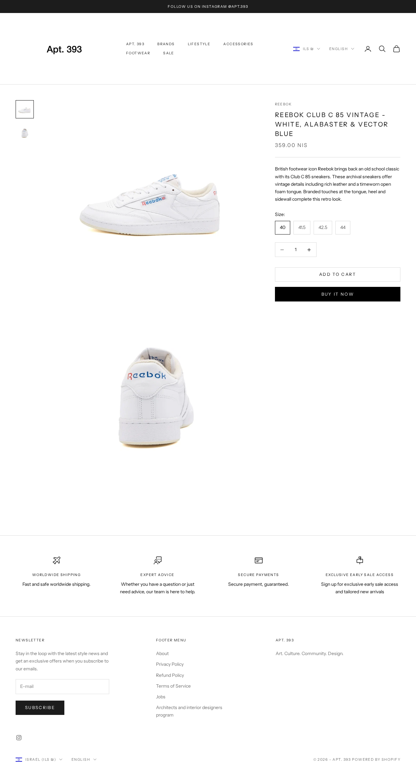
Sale (168, 53)
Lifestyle (199, 44)
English (338, 49)
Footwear (138, 53)
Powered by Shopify (376, 759)
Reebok (283, 104)
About (162, 653)
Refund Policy (170, 675)
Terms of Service (173, 686)
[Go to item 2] (25, 133)
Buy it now (337, 294)
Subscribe (40, 707)
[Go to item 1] (25, 109)
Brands (166, 44)
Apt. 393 (135, 44)
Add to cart (337, 274)
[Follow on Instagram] (19, 737)
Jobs (160, 697)
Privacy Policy (170, 664)
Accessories (238, 44)
